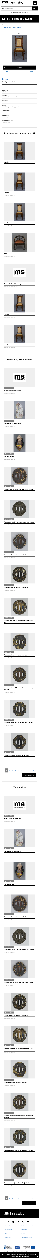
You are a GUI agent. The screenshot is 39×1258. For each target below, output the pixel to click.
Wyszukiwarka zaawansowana (19, 12)
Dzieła (13, 27)
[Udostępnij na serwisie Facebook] (14, 82)
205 (32, 770)
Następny (31, 71)
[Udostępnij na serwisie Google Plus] (11, 82)
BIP (6, 1233)
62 (32, 1198)
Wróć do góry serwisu (27, 1237)
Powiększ (20, 67)
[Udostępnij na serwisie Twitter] (13, 82)
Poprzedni (7, 71)
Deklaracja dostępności (27, 1226)
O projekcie (8, 1237)
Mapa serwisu (8, 1229)
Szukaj (34, 8)
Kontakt (23, 1233)
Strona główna (6, 27)
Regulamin (24, 1229)
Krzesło (19, 27)
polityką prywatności (22, 1256)
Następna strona (29, 775)
